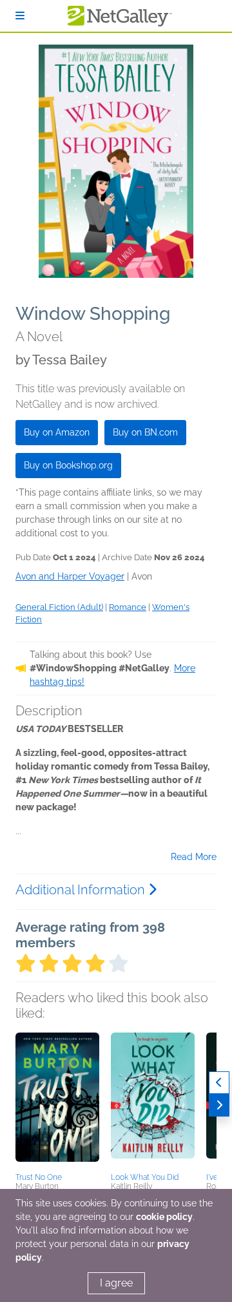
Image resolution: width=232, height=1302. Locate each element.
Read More (194, 857)
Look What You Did (145, 1177)
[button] (57, 1100)
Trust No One (38, 1177)
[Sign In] (20, 16)
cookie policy (164, 1217)
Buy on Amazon (57, 432)
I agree (116, 1283)
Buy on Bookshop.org (68, 465)
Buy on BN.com (145, 432)
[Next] (219, 1105)
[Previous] (219, 1082)
